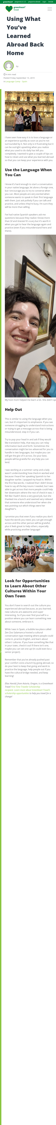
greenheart (8, 2)
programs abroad (34, 2)
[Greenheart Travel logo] (15, 9)
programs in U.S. (20, 2)
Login (44, 2)
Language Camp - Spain (16, 81)
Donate (50, 2)
